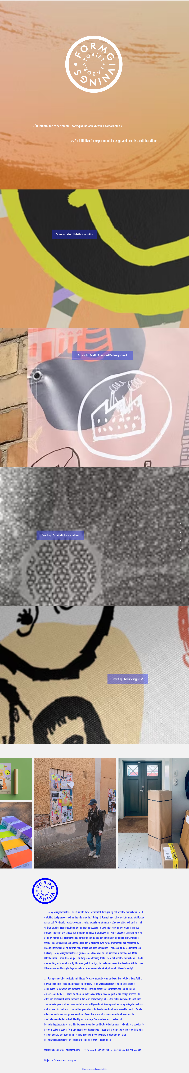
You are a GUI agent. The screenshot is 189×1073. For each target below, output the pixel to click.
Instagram (71, 1060)
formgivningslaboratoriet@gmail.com (62, 1050)
